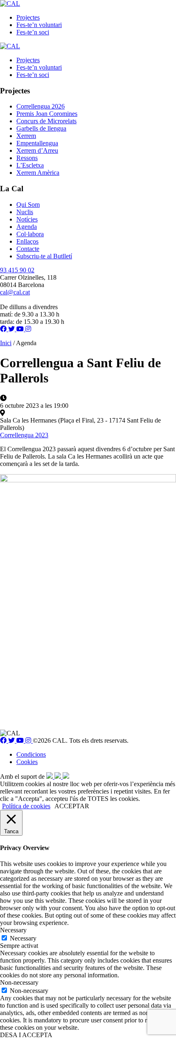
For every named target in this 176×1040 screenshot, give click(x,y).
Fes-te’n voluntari (39, 24)
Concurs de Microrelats (46, 121)
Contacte (27, 248)
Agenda (26, 226)
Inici (5, 342)
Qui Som (28, 204)
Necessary (23, 938)
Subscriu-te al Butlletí (44, 256)
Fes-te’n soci (32, 32)
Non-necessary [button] (19, 982)
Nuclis (24, 211)
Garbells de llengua (41, 128)
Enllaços (27, 241)
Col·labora (30, 234)
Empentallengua (37, 143)
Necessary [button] (13, 930)
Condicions (31, 754)
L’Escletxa (30, 165)
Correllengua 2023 (24, 435)
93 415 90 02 (17, 270)
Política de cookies (26, 806)
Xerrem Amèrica (37, 172)
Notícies (27, 219)
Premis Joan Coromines (46, 113)
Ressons (27, 157)
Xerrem (26, 135)
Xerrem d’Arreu (37, 150)
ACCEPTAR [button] (71, 806)
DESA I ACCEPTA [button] (26, 1034)
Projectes (28, 17)
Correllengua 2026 (40, 106)
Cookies (27, 761)
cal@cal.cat (15, 292)
